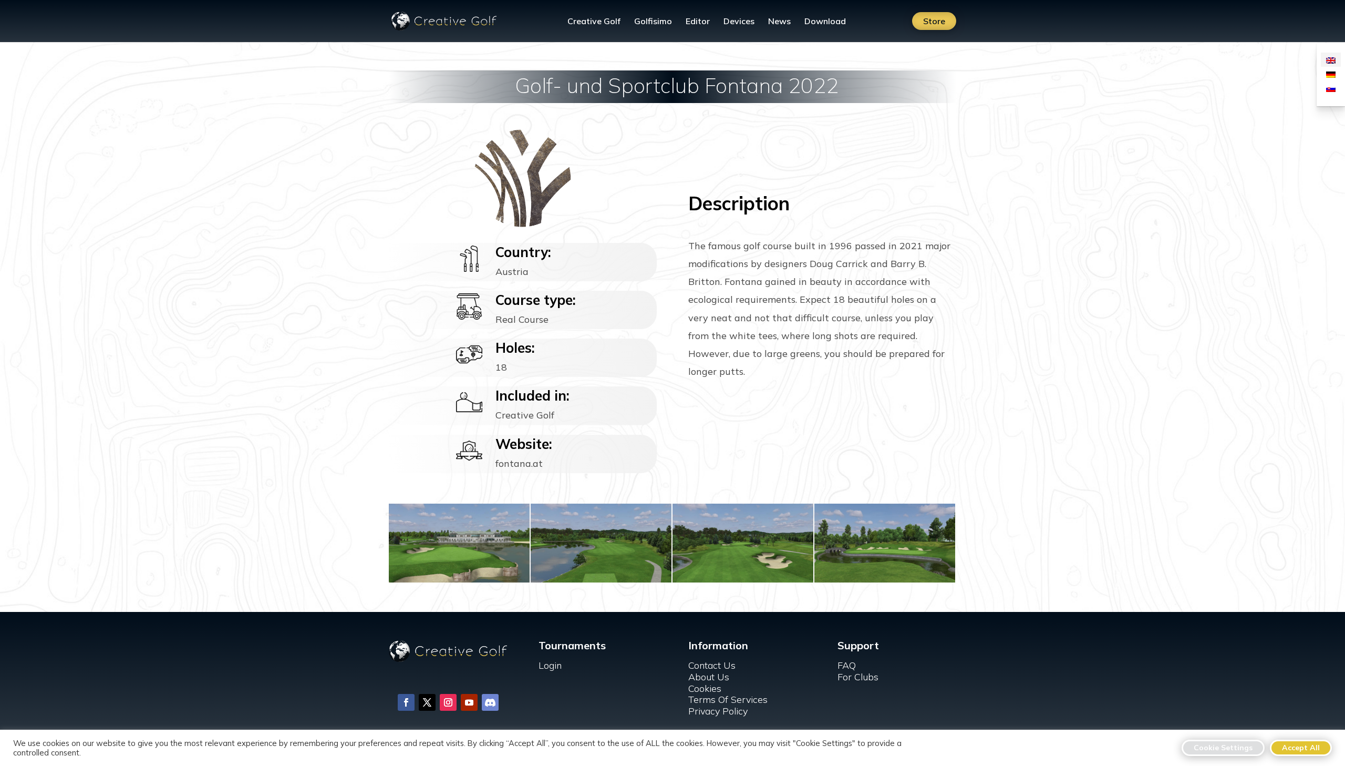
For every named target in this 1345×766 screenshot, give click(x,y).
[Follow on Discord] (490, 702)
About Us (708, 677)
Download (825, 21)
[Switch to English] (1331, 60)
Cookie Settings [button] (1223, 747)
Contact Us (712, 665)
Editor (698, 21)
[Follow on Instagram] (448, 702)
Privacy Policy (718, 711)
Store (934, 21)
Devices (738, 21)
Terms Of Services (728, 699)
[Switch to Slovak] (1331, 88)
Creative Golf (593, 21)
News (779, 21)
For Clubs (857, 677)
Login (550, 665)
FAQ (846, 665)
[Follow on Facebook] (406, 702)
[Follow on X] (427, 702)
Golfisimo (653, 21)
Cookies (704, 688)
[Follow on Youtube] (469, 702)
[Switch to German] (1331, 74)
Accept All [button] (1301, 747)
